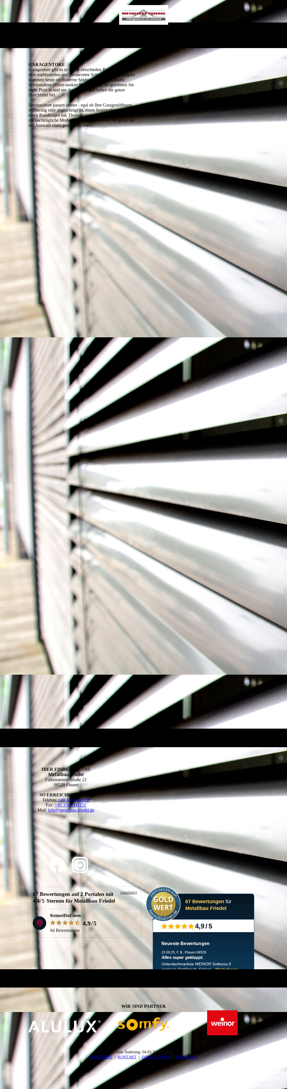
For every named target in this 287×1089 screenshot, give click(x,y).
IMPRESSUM (186, 1057)
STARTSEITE (100, 1057)
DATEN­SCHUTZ (156, 1057)
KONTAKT (127, 1057)
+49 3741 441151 (70, 805)
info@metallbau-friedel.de (71, 810)
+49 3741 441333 (74, 799)
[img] (143, 15)
